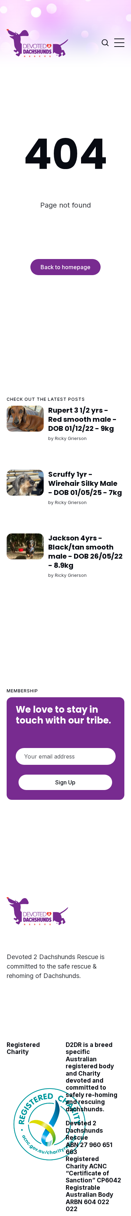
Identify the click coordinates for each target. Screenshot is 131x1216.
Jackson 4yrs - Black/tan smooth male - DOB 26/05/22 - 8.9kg (85, 551)
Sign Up (65, 782)
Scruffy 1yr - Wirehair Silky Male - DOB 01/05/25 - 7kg (85, 483)
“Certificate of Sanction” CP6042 (93, 1177)
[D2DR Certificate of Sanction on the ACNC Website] (50, 1165)
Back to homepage (65, 267)
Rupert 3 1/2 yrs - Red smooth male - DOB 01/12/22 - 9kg (82, 419)
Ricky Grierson (71, 438)
